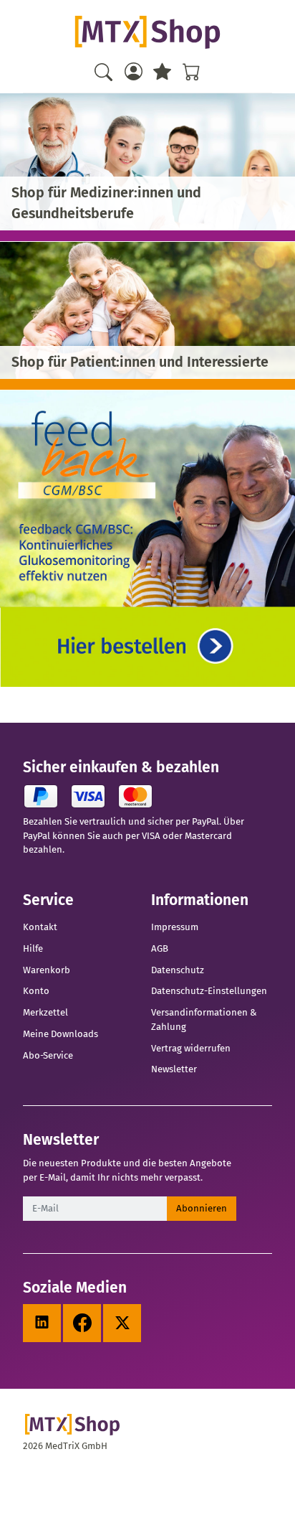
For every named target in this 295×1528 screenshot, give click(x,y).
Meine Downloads (60, 1033)
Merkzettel (45, 1012)
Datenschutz (177, 970)
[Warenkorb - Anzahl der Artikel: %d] (190, 71)
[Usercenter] (133, 71)
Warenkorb (46, 970)
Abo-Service (48, 1055)
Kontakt (40, 927)
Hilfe (33, 948)
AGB (159, 948)
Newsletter (174, 1069)
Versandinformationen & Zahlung (204, 1019)
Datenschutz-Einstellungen (209, 990)
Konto (36, 990)
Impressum (174, 927)
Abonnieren (201, 1208)
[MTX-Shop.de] (147, 32)
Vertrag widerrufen (191, 1048)
